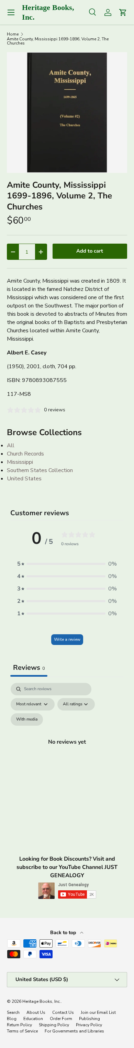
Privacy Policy (89, 1025)
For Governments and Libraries (74, 1031)
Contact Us (63, 1012)
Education (33, 1018)
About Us (35, 1012)
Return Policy (19, 1025)
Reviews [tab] (29, 667)
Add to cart (89, 250)
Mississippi (20, 462)
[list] (67, 112)
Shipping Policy (54, 1025)
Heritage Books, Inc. (41, 1001)
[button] (67, 564)
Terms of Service (22, 1031)
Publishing (89, 1018)
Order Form (61, 1018)
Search (13, 1012)
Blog (11, 1018)
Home (13, 34)
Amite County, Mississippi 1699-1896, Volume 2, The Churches (58, 41)
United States (24, 478)
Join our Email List (98, 1012)
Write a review (67, 639)
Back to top (63, 932)
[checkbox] (27, 719)
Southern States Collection (40, 470)
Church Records (25, 454)
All (10, 445)
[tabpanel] (67, 750)
